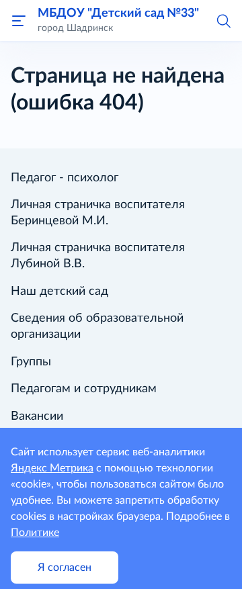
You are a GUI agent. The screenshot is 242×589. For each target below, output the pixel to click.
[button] (223, 20)
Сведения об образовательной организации (97, 326)
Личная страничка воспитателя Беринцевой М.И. (98, 213)
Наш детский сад (59, 291)
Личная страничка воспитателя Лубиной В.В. (98, 256)
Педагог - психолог (64, 178)
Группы (31, 362)
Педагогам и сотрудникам (84, 389)
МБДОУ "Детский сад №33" (118, 13)
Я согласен (64, 567)
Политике (35, 532)
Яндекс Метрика (52, 468)
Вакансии (37, 416)
